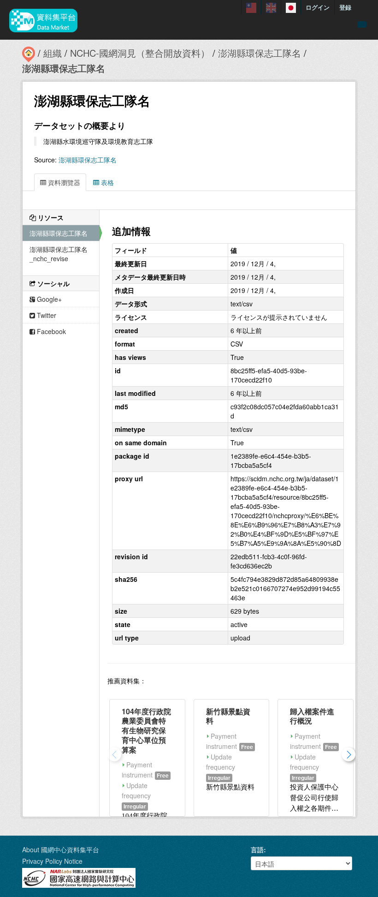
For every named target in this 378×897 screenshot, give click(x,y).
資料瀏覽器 (63, 182)
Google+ (48, 299)
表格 (106, 182)
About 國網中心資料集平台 (60, 849)
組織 (52, 53)
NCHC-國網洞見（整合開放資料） (140, 53)
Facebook (50, 331)
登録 (345, 7)
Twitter (45, 315)
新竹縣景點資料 (228, 716)
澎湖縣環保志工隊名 (259, 53)
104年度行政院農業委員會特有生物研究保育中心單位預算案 (146, 730)
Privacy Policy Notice (52, 861)
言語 (257, 849)
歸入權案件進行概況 (312, 716)
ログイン (318, 7)
